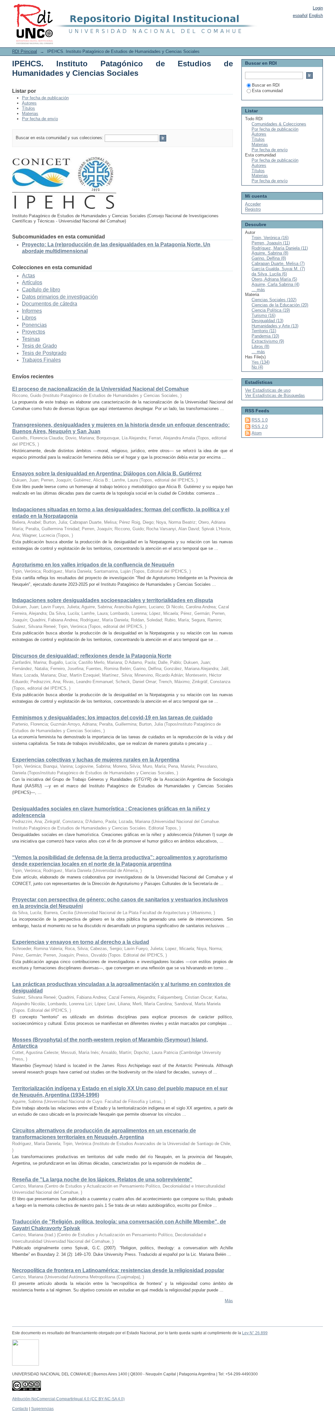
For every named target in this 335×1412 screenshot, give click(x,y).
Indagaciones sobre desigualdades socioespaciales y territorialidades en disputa (112, 600)
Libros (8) (260, 346)
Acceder (253, 204)
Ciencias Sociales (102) (274, 299)
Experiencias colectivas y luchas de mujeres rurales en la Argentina (95, 760)
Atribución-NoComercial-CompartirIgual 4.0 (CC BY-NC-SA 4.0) (68, 1399)
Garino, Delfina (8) (269, 258)
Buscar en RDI (266, 85)
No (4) (257, 367)
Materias (30, 113)
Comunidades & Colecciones (279, 124)
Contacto (20, 1408)
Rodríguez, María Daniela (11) (280, 248)
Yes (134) (261, 362)
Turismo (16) (263, 315)
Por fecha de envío (40, 118)
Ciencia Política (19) (271, 310)
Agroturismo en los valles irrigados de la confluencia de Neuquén (93, 564)
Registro (253, 209)
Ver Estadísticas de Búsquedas (275, 395)
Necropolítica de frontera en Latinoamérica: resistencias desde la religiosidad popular (118, 1270)
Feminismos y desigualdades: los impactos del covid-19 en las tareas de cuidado (112, 717)
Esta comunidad (267, 90)
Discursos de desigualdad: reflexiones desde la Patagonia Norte (91, 656)
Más (229, 1300)
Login (318, 8)
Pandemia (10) (265, 336)
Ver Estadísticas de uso (268, 390)
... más (258, 289)
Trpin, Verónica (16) (270, 237)
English (316, 15)
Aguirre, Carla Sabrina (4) (275, 284)
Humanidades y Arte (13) (275, 325)
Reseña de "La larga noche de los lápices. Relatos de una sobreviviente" (102, 1179)
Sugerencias (42, 1408)
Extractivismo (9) (268, 341)
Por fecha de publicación (45, 97)
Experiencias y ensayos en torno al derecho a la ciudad (80, 942)
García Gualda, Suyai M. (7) (278, 268)
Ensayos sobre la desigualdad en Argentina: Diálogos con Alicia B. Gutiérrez (107, 473)
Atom (257, 433)
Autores (29, 103)
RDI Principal (24, 51)
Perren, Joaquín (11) (271, 242)
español (300, 15)
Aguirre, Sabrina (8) (270, 253)
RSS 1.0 (260, 420)
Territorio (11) (264, 330)
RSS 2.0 (260, 426)
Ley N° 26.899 (255, 1333)
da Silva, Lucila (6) (269, 273)
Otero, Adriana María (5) (274, 279)
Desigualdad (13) (267, 320)
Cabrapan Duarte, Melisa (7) (278, 263)
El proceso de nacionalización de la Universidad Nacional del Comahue (100, 389)
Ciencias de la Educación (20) (280, 305)
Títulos (28, 108)
